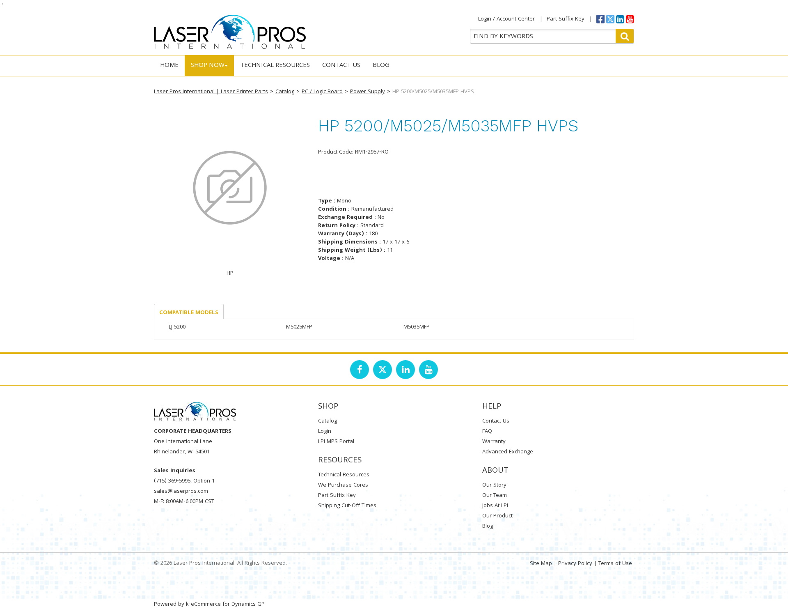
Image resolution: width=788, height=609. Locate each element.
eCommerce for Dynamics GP (228, 604)
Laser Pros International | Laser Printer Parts (211, 92)
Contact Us (341, 65)
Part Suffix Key (565, 19)
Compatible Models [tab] (188, 312)
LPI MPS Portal (336, 441)
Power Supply (367, 92)
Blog (381, 65)
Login (324, 431)
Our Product (497, 516)
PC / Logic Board (322, 92)
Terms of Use (615, 563)
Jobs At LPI (495, 505)
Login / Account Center (506, 19)
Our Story (494, 485)
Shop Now (207, 65)
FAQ (487, 431)
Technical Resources (275, 65)
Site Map (541, 563)
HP (230, 273)
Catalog (284, 92)
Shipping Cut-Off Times (347, 505)
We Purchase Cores (343, 485)
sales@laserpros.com (181, 491)
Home (169, 65)
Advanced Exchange (507, 452)
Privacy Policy (575, 563)
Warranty (494, 441)
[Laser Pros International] (230, 32)
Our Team (494, 495)
